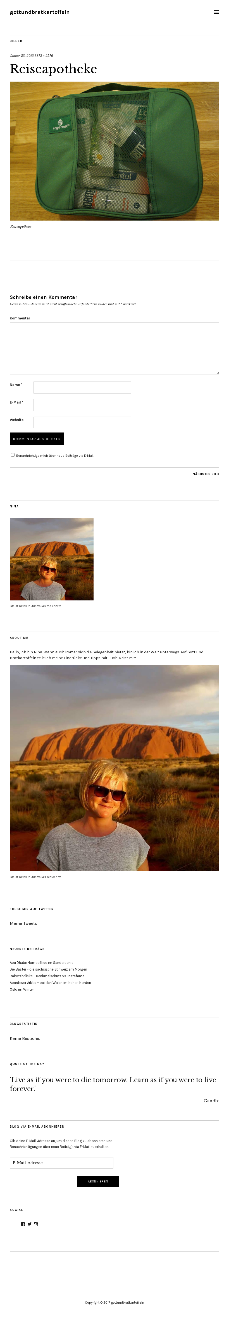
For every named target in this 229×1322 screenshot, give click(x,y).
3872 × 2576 (44, 56)
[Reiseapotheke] (114, 219)
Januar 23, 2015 (22, 56)
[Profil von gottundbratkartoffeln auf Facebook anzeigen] (23, 1224)
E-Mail (16, 402)
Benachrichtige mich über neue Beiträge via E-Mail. (55, 456)
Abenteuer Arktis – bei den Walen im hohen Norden (50, 983)
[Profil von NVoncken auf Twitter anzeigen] (29, 1224)
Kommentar (20, 318)
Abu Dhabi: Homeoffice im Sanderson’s (41, 963)
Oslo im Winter (22, 989)
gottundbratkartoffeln (40, 12)
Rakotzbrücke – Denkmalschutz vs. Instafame (47, 976)
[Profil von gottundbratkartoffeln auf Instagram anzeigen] (36, 1224)
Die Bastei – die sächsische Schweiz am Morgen (48, 969)
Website (16, 420)
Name (16, 385)
